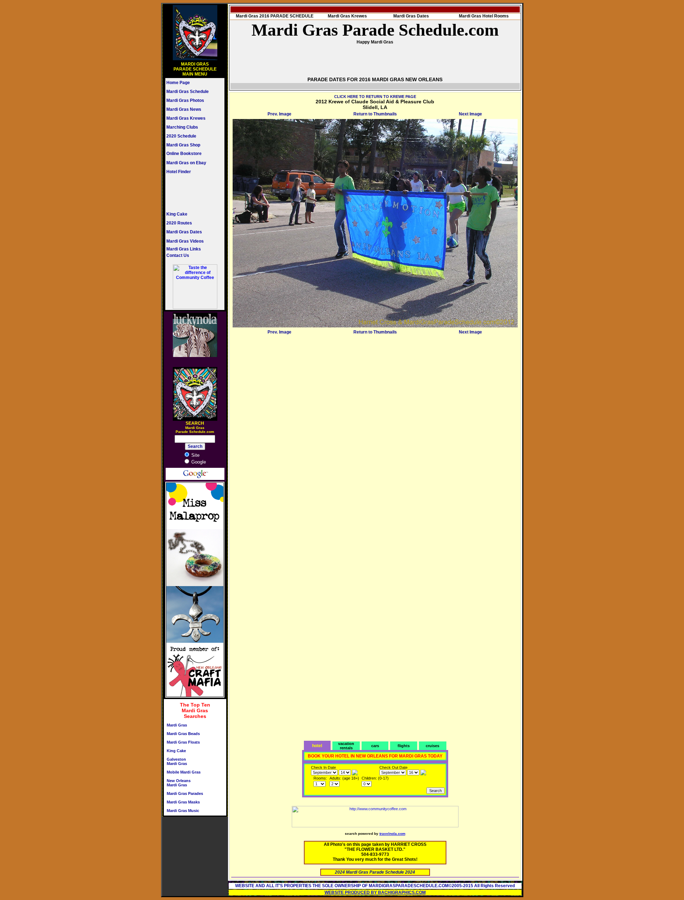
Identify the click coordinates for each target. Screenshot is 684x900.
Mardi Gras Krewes (186, 118)
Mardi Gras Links (183, 249)
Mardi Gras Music (183, 810)
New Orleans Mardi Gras (179, 783)
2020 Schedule (181, 136)
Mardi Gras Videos (185, 241)
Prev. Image (279, 114)
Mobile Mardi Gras (184, 772)
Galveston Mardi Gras (177, 761)
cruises (432, 746)
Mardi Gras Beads (183, 733)
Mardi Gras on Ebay (186, 162)
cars (375, 746)
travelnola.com (392, 834)
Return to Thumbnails (375, 114)
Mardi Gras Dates (184, 231)
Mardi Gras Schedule (187, 91)
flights (404, 746)
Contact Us (177, 255)
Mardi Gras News (183, 109)
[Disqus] (375, 426)
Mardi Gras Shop (183, 145)
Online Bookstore (184, 153)
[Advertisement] (187, 193)
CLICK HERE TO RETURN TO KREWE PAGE (375, 96)
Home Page (178, 82)
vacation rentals (346, 745)
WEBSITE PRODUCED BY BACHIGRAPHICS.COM (375, 892)
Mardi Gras (177, 725)
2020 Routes (179, 223)
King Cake (176, 214)
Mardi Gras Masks (183, 802)
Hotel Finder (178, 171)
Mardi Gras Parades (185, 793)
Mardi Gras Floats (183, 742)
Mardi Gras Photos (185, 100)
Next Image (470, 114)
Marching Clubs (182, 127)
